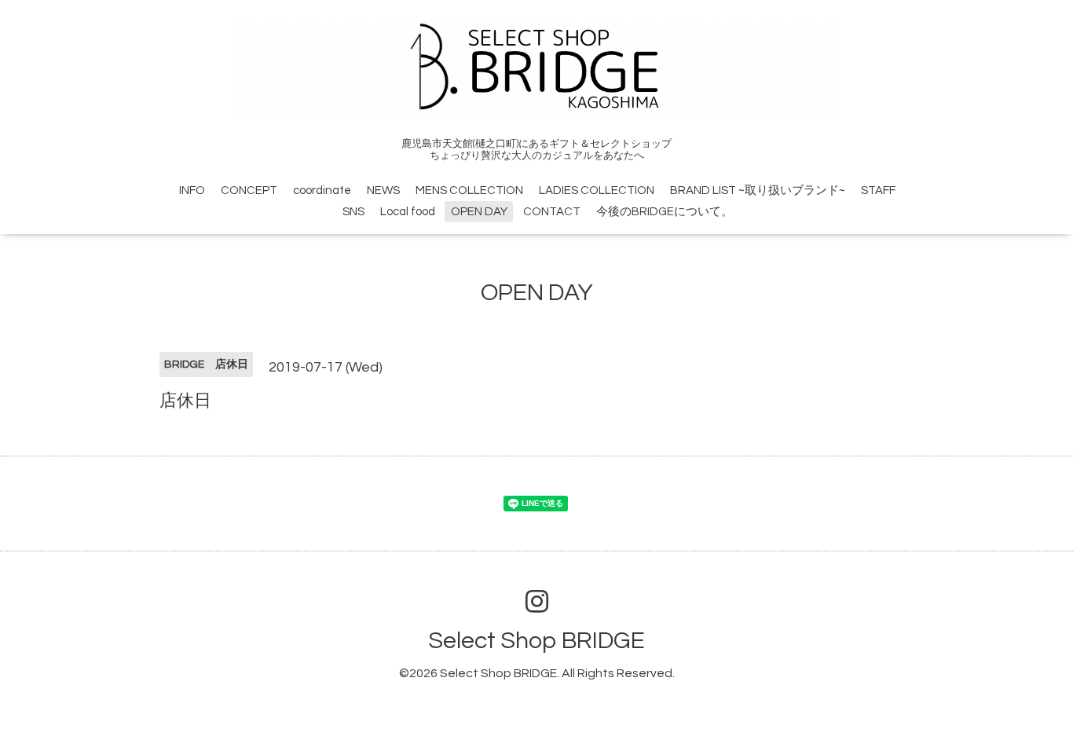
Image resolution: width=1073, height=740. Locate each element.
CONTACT (551, 212)
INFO (192, 190)
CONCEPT (249, 190)
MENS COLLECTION (469, 190)
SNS (353, 212)
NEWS (383, 190)
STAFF (878, 190)
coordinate (322, 190)
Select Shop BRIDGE (536, 640)
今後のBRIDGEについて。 (664, 212)
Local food (407, 212)
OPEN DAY (479, 212)
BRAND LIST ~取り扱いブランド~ (757, 190)
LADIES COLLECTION (596, 190)
